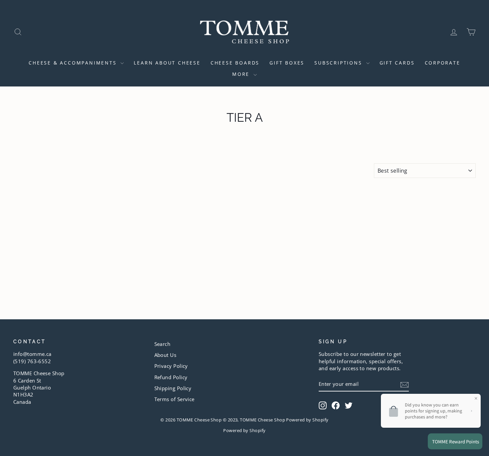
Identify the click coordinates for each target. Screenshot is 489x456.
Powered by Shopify (244, 430)
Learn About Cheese (167, 63)
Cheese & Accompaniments (74, 63)
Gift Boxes (286, 63)
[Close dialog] (474, 286)
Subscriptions (339, 63)
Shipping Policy (173, 388)
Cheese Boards (235, 63)
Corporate (442, 63)
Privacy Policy (171, 366)
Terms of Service (174, 399)
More (242, 74)
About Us (165, 355)
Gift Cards (397, 63)
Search (162, 344)
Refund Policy (171, 377)
